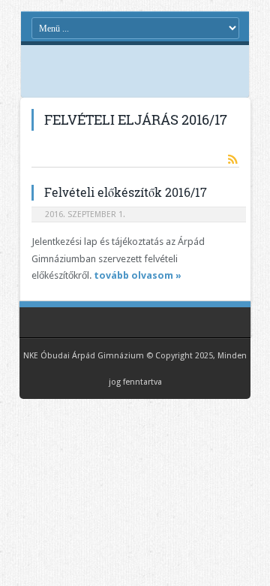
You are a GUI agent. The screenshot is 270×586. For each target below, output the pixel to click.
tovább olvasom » (138, 275)
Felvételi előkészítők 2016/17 (125, 192)
